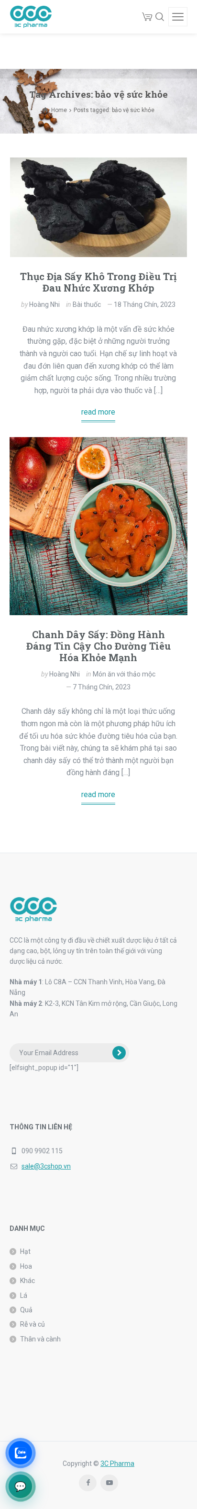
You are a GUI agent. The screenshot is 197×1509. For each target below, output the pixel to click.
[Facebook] (88, 1483)
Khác (27, 1280)
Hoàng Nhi (44, 304)
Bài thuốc (87, 304)
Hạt (25, 1251)
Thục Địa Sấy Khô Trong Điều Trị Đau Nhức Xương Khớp (98, 282)
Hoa (26, 1266)
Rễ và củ (32, 1324)
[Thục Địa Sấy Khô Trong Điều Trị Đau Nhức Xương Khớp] (98, 207)
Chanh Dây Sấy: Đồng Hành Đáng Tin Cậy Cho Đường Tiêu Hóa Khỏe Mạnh (98, 646)
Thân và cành (40, 1339)
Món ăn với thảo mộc (124, 674)
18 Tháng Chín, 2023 (144, 304)
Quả (26, 1310)
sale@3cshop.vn (46, 1166)
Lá (23, 1295)
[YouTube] (109, 1483)
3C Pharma (117, 1463)
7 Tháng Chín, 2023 (102, 687)
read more (98, 412)
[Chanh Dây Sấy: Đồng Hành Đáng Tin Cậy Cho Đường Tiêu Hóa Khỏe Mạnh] (98, 526)
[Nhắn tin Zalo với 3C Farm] (20, 1453)
